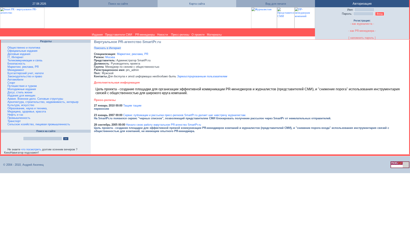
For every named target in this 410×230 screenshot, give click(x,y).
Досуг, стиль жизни (19, 92)
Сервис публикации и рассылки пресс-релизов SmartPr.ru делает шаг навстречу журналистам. (184, 115)
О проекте (198, 34)
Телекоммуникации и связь (24, 60)
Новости (162, 34)
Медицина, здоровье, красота (26, 111)
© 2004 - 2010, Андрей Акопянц (22, 164)
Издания (97, 34)
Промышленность (18, 117)
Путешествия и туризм (22, 86)
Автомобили (15, 79)
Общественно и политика (23, 47)
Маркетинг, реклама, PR (23, 66)
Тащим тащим (132, 105)
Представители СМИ (118, 34)
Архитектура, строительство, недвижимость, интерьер (42, 102)
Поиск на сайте (118, 3)
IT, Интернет (15, 57)
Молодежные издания (21, 89)
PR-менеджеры (145, 34)
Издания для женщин (21, 95)
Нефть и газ (15, 114)
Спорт (11, 82)
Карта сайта (197, 3)
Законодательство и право (24, 76)
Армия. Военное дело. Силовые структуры (35, 98)
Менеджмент (15, 70)
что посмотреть (31, 149)
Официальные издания (22, 50)
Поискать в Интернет (107, 48)
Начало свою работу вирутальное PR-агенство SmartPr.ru (163, 124)
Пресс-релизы (180, 34)
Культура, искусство (20, 105)
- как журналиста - (362, 23)
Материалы (214, 34)
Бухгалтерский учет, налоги (25, 73)
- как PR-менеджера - (362, 30)
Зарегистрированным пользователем (202, 76)
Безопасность (16, 63)
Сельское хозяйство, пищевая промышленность (38, 124)
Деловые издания (18, 54)
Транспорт (14, 121)
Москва (110, 57)
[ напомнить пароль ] (362, 37)
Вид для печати (275, 3)
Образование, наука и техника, (27, 108)
